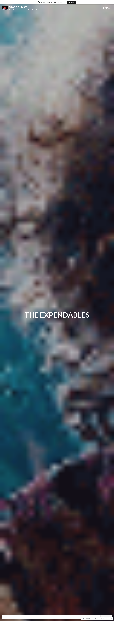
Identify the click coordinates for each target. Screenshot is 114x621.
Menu (107, 8)
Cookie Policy (33, 617)
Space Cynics (18, 7)
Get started (71, 2)
